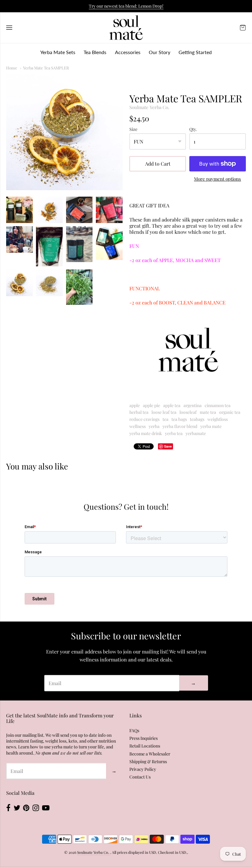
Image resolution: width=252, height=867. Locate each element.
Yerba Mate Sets (57, 52)
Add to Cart (158, 163)
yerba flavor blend (180, 426)
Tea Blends (95, 52)
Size (133, 129)
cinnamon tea (217, 405)
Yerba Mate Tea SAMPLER (46, 67)
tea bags (179, 419)
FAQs (134, 730)
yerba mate (211, 426)
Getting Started (195, 52)
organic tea (229, 412)
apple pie (151, 405)
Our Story (159, 52)
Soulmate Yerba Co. (149, 107)
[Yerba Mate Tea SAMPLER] (64, 132)
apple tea (171, 405)
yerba (154, 426)
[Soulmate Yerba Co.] (126, 27)
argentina (192, 405)
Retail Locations (144, 746)
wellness (137, 426)
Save (168, 446)
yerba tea (174, 433)
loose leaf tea (164, 412)
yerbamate (196, 433)
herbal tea (138, 412)
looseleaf (188, 412)
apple (134, 405)
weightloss (217, 419)
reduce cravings (144, 419)
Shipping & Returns (148, 761)
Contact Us (140, 777)
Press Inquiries (143, 738)
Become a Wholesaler (149, 754)
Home (11, 67)
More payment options (217, 179)
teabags (197, 419)
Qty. (193, 129)
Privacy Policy (142, 769)
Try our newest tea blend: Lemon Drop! (126, 6)
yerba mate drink (145, 433)
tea (165, 419)
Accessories (127, 52)
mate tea (208, 412)
